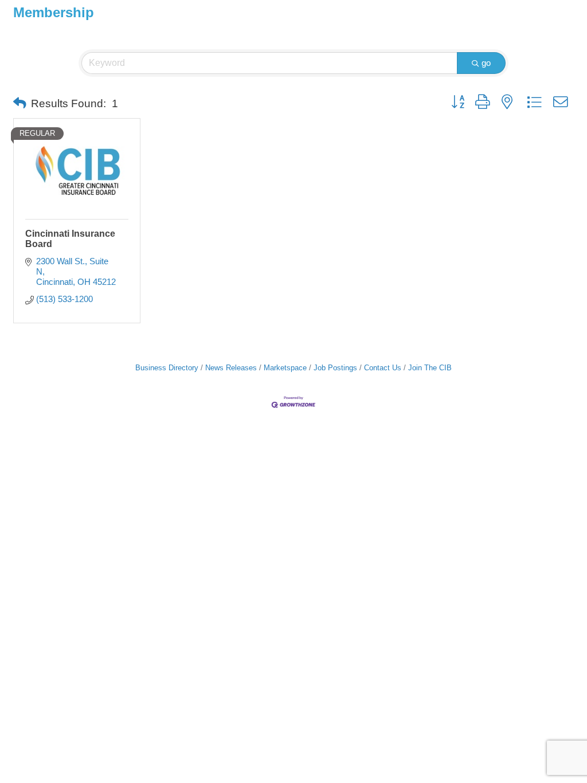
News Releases (231, 367)
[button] (19, 103)
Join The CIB (430, 367)
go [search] (486, 63)
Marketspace (285, 367)
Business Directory (166, 367)
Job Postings (335, 367)
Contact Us (382, 367)
